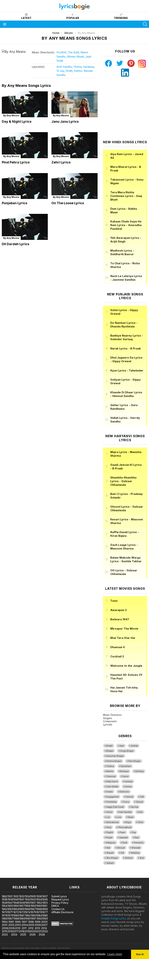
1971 (10, 912)
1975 (33, 912)
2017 (16, 931)
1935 (33, 896)
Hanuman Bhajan (115, 756)
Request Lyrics (60, 899)
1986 (5, 918)
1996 (18, 921)
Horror (109, 812)
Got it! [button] (140, 954)
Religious (111, 842)
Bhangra (124, 771)
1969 (45, 909)
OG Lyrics (123, 572)
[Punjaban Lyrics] (25, 186)
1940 (16, 899)
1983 (33, 915)
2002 (11, 924)
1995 (11, 921)
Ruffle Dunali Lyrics (124, 533)
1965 (22, 909)
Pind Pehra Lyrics (16, 162)
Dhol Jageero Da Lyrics (126, 359)
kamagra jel (64, 875)
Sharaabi (136, 848)
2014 (44, 928)
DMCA (55, 905)
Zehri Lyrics (61, 162)
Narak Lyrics (125, 348)
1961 (44, 905)
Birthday (139, 771)
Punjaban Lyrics (14, 203)
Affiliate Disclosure (62, 912)
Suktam (110, 863)
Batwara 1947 (119, 619)
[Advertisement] (126, 108)
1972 (16, 912)
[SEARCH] (145, 24)
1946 (5, 902)
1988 (16, 918)
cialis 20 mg (7, 875)
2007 (44, 924)
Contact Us (58, 909)
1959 (33, 905)
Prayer (109, 837)
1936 (39, 896)
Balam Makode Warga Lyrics (126, 559)
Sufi (122, 853)
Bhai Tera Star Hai (122, 638)
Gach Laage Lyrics (124, 546)
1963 (10, 909)
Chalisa (110, 766)
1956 (16, 905)
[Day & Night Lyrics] (25, 104)
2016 (10, 931)
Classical (111, 776)
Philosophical (124, 827)
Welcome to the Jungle (126, 665)
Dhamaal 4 (117, 647)
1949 (22, 902)
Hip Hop (134, 807)
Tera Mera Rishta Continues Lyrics (126, 196)
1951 (33, 902)
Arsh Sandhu (64, 66)
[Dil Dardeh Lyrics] (25, 227)
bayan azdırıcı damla (33, 875)
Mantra (109, 771)
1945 (45, 899)
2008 (5, 928)
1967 (33, 909)
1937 (45, 896)
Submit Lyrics (59, 896)
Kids (140, 812)
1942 (28, 899)
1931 (10, 896)
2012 (31, 928)
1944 (39, 899)
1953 (45, 902)
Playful (109, 832)
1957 (22, 905)
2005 (31, 924)
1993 (45, 918)
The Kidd (73, 52)
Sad (108, 848)
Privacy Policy (59, 902)
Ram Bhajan (134, 761)
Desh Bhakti (112, 786)
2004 (25, 924)
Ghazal (139, 802)
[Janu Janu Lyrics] (74, 104)
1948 (16, 902)
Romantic (139, 842)
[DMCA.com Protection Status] (62, 924)
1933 (22, 896)
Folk (142, 797)
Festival (129, 797)
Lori (108, 817)
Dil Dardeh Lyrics (15, 244)
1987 (10, 918)
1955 (10, 905)
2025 (23, 934)
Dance (125, 776)
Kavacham (126, 766)
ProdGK (61, 52)
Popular (72, 17)
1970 (5, 912)
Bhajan (109, 751)
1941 (21, 899)
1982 (28, 915)
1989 (22, 918)
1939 (10, 899)
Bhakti (109, 746)
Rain (136, 837)
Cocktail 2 (117, 656)
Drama (128, 786)
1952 (39, 902)
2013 (37, 928)
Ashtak (134, 746)
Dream (109, 791)
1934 (28, 896)
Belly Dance (112, 781)
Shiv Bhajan (112, 858)
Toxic (114, 600)
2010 (18, 928)
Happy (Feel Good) (115, 807)
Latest (26, 17)
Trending (121, 17)
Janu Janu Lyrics (65, 121)
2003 (18, 924)
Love (119, 817)
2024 (14, 934)
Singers (107, 718)
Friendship (111, 802)
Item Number (125, 812)
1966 (27, 909)
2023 (5, 934)
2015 (4, 931)
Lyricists (107, 724)
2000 (44, 921)
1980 (16, 915)
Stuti (142, 858)
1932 (16, 896)
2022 (45, 931)
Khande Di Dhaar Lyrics (126, 394)
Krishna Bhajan (114, 761)
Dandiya (128, 781)
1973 (22, 912)
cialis (18, 875)
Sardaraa (88, 66)
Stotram (129, 858)
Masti (131, 817)
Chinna (77, 66)
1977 (45, 912)
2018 (21, 931)
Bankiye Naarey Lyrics (126, 337)
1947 (10, 902)
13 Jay (60, 70)
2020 (33, 931)
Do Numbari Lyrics (124, 324)
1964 (16, 909)
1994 (5, 921)
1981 (21, 915)
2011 (24, 928)
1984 (39, 915)
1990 (28, 918)
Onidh (69, 70)
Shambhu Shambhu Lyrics (123, 481)
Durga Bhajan (127, 751)
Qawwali (123, 837)
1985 (45, 915)
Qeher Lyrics (124, 406)
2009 (11, 928)
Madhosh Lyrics (122, 252)
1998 (31, 921)
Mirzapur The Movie (124, 628)
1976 (39, 912)
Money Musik (75, 56)
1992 (39, 918)
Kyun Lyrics (126, 370)
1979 (10, 915)
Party (108, 827)
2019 (27, 931)
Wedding (135, 853)
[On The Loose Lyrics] (74, 186)
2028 (42, 934)
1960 (39, 905)
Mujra (128, 822)
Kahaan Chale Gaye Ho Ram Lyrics (126, 225)
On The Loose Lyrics (67, 203)
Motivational (112, 822)
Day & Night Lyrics (16, 121)
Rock (124, 842)
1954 (4, 905)
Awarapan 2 (118, 610)
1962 (4, 909)
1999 (38, 921)
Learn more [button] (114, 954)
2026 (32, 934)
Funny (126, 802)
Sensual (121, 848)
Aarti (121, 746)
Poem (122, 832)
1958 (27, 905)
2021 (39, 931)
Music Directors (112, 714)
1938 (4, 899)
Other (140, 822)
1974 (27, 912)
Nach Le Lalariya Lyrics (126, 277)
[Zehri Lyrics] (74, 145)
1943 (33, 899)
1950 (28, 902)
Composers (110, 721)
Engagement (112, 797)
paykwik (52, 875)
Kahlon (78, 70)
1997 (24, 921)
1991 (33, 918)
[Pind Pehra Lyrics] (25, 145)
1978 (5, 915)
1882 (4, 896)
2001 (4, 924)
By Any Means (11, 115)
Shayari (110, 853)
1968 (39, 909)
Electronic (124, 791)
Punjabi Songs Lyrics (113, 918)
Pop (134, 832)
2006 (38, 924)
